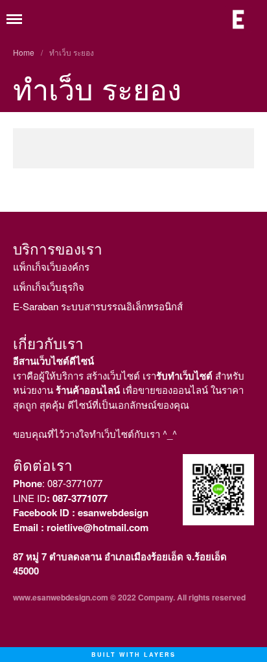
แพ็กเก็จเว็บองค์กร (51, 266)
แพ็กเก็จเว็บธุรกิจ (48, 286)
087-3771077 (74, 483)
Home (23, 52)
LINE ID (60, 498)
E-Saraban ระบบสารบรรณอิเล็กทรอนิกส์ (98, 306)
